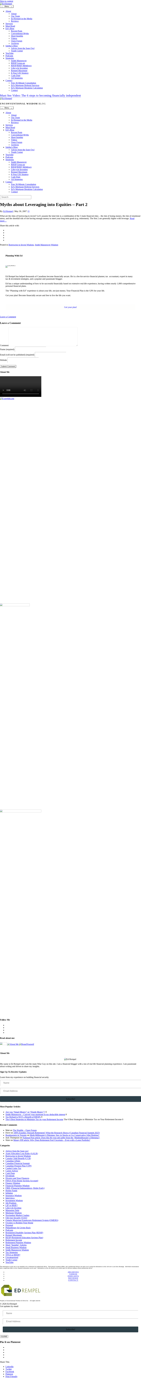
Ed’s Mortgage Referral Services (25, 85)
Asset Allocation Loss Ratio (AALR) (22, 1153)
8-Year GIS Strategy (20, 73)
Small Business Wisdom (16, 1247)
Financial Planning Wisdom (17, 1185)
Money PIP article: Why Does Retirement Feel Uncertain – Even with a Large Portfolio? (51, 1140)
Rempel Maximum (19, 70)
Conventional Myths (20, 33)
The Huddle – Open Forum (25, 1130)
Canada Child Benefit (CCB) (18, 1158)
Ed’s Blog (10, 28)
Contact (9, 80)
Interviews (10, 1198)
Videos (14, 38)
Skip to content (6, 1)
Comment (4, 345)
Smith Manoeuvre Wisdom (46, 245)
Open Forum (16, 41)
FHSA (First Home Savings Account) (22, 1181)
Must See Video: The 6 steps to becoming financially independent (40, 95)
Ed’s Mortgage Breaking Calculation (27, 88)
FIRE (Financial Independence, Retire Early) (25, 1188)
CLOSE (4, 1336)
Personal (9, 1225)
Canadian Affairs (13, 1161)
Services (9, 23)
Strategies (10, 58)
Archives (15, 43)
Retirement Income (14, 1240)
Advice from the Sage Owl (22, 48)
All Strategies (17, 78)
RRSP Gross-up (18, 63)
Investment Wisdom (14, 1200)
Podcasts (9, 56)
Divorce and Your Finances (17, 1178)
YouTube (9, 53)
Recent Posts (16, 31)
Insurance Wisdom (14, 1195)
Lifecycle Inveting (13, 1208)
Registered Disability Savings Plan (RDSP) (24, 1232)
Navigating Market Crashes (17, 1215)
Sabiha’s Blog (12, 46)
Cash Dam (15, 75)
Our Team (15, 16)
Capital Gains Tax (13, 1168)
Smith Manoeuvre (19, 60)
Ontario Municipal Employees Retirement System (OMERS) (32, 1220)
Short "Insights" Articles (16, 1245)
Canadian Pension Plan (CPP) (19, 1166)
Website (3, 360)
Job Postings (11, 1203)
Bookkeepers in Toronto (16, 1135)
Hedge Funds (11, 1190)
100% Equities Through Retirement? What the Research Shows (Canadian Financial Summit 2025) (56, 1133)
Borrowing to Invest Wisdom (21, 245)
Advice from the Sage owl (17, 1151)
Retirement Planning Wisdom (18, 1242)
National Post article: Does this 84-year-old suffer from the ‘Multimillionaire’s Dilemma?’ (61, 1138)
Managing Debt (12, 1210)
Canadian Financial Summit (18, 1163)
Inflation (9, 1193)
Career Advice (12, 1171)
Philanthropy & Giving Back (18, 1228)
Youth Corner (17, 51)
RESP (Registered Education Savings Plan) (24, 1237)
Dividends (10, 1176)
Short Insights (17, 36)
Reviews (15, 21)
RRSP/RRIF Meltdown (21, 65)
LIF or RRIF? (12, 1205)
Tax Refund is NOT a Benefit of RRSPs (23, 1117)
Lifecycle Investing (19, 68)
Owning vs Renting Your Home (19, 1223)
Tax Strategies (12, 1252)
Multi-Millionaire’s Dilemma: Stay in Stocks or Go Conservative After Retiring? (64, 1135)
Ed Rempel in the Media (21, 18)
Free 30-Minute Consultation (23, 83)
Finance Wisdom (13, 1183)
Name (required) (7, 349)
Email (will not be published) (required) (17, 355)
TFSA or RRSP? (13, 1255)
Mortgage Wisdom (14, 1213)
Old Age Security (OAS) (16, 1218)
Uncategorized (12, 1257)
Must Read (10, 26)
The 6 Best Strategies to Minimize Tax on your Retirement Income (34, 1119)
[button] (8, 317)
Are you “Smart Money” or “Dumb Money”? (25, 1112)
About (8, 11)
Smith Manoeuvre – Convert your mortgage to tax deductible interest (35, 1114)
